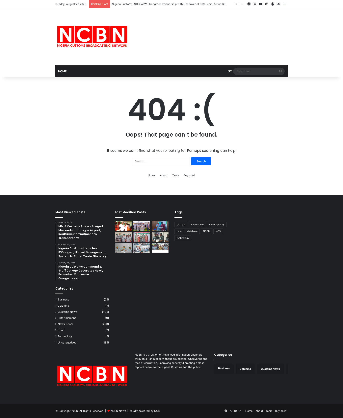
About (164, 175)
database (192, 231)
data (179, 231)
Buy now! (189, 175)
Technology (65, 336)
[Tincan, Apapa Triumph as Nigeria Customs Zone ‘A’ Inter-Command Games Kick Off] (123, 226)
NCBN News (118, 410)
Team (175, 175)
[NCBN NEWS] (92, 36)
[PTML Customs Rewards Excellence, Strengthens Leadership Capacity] (160, 237)
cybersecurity (216, 224)
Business (63, 299)
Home (62, 71)
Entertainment (67, 317)
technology (183, 237)
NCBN (206, 231)
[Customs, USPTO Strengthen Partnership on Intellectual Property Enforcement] (160, 248)
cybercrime (197, 224)
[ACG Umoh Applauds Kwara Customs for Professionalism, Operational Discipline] (141, 248)
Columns (63, 305)
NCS (218, 231)
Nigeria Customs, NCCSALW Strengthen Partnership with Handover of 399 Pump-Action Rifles (170, 4)
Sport (61, 330)
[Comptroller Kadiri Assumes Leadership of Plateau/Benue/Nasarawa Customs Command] (123, 237)
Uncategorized (67, 342)
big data (181, 224)
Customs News (67, 311)
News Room (65, 324)
